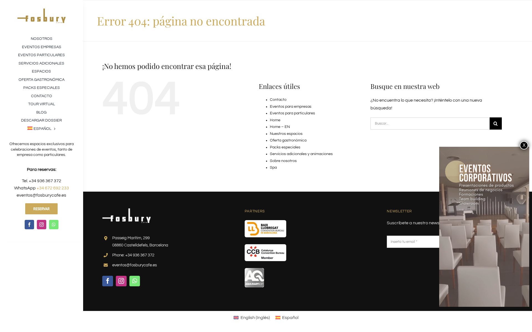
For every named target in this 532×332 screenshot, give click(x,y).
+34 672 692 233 (53, 188)
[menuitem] (41, 128)
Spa (273, 167)
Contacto (278, 100)
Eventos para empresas (290, 107)
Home (275, 120)
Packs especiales (285, 147)
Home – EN (280, 127)
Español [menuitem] (290, 317)
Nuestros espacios (286, 134)
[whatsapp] (53, 224)
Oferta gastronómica (288, 140)
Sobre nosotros (283, 161)
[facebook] (29, 224)
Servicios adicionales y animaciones (301, 154)
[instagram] (41, 224)
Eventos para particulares (292, 113)
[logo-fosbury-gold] (41, 10)
